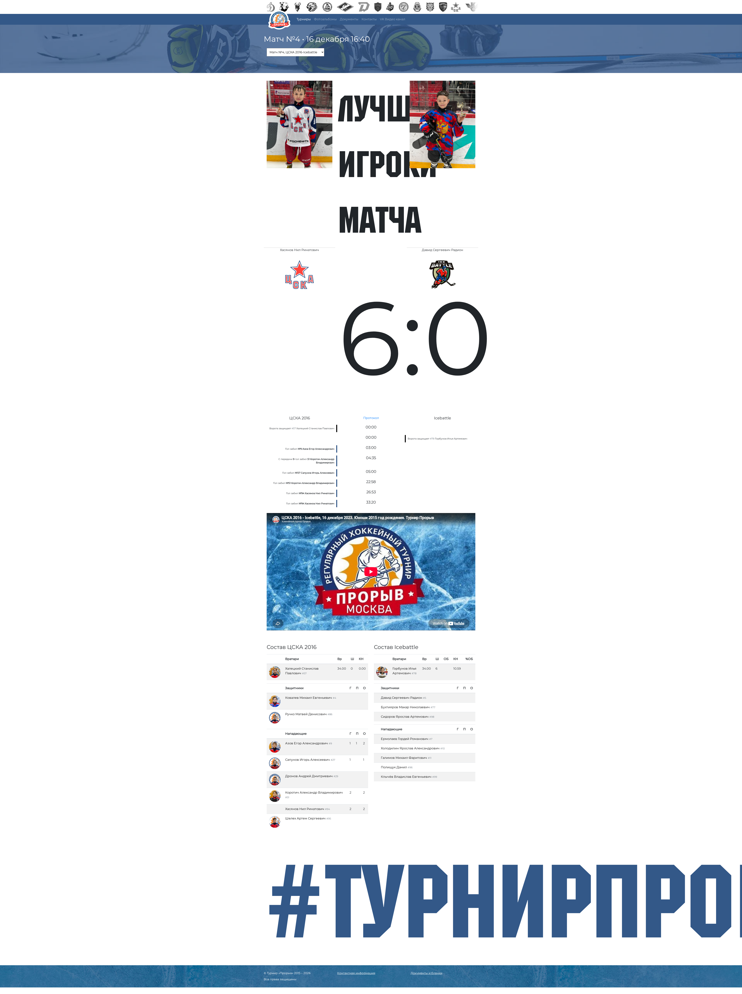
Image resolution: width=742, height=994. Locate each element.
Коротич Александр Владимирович (314, 792)
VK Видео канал (392, 19)
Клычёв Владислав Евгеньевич (406, 777)
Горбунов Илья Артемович (451, 438)
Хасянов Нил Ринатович (304, 809)
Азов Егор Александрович (306, 743)
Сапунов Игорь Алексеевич (307, 760)
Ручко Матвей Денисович (306, 714)
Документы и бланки (426, 973)
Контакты (369, 19)
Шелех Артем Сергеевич (305, 818)
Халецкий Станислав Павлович (315, 428)
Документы (349, 19)
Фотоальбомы (325, 19)
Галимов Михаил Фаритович (404, 758)
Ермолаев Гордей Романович (404, 739)
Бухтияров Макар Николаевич (405, 707)
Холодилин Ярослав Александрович (410, 748)
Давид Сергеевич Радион (401, 698)
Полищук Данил (394, 767)
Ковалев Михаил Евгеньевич (308, 698)
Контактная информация (356, 973)
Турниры (304, 19)
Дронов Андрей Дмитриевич (309, 776)
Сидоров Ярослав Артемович (405, 716)
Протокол (371, 418)
